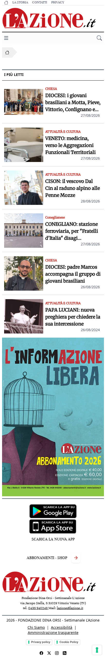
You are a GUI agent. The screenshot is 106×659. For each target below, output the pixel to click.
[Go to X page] (49, 653)
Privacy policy (40, 642)
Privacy (57, 2)
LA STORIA (20, 2)
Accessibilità (61, 627)
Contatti (39, 2)
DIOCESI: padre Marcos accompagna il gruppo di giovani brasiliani (73, 274)
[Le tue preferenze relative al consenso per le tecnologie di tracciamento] (97, 650)
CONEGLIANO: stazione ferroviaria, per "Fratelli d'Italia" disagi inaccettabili (71, 231)
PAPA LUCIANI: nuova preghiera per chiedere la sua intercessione (72, 317)
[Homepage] (7, 52)
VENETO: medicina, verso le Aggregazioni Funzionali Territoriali (70, 145)
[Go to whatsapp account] (64, 653)
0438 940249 (38, 608)
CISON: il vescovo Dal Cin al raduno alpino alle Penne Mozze (72, 188)
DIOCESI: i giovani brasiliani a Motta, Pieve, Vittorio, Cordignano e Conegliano (73, 102)
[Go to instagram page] (57, 653)
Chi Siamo (36, 627)
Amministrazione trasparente (53, 632)
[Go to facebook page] (41, 653)
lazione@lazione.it (70, 608)
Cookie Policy (68, 642)
